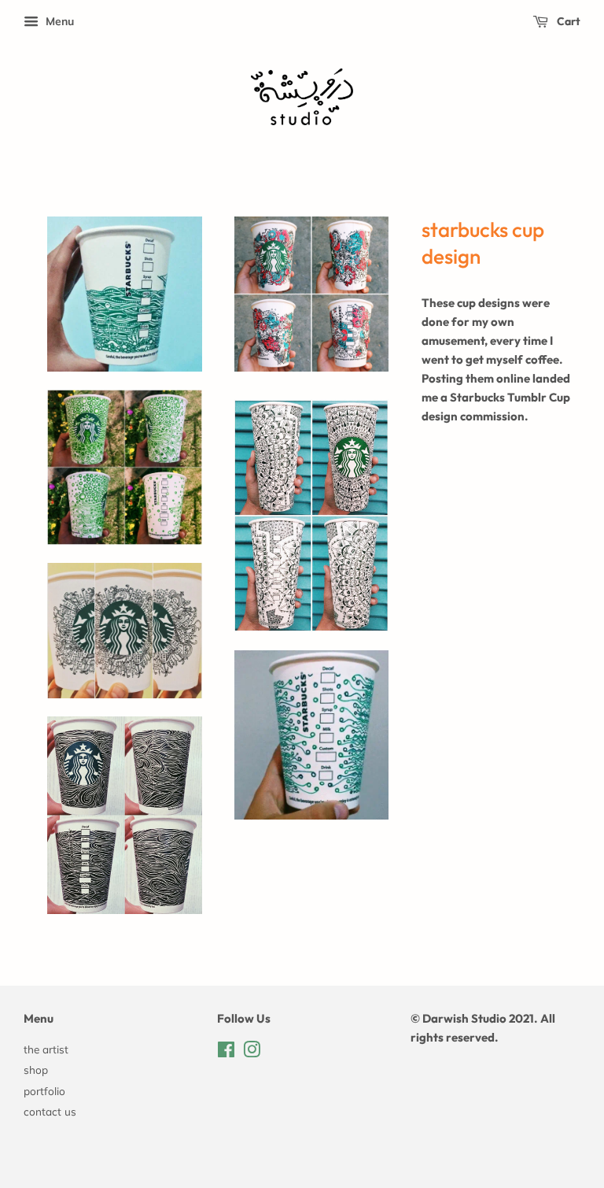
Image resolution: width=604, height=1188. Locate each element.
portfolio (44, 1090)
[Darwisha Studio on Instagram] (251, 1052)
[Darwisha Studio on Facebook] (226, 1052)
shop (36, 1069)
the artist (46, 1049)
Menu (58, 21)
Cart (567, 21)
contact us (50, 1111)
